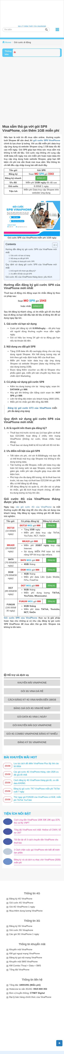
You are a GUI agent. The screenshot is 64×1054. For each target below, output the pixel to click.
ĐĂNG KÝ (41, 178)
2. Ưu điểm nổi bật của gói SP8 (20, 274)
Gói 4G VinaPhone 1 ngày (22, 906)
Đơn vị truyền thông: (27, 993)
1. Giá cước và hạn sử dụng (19, 255)
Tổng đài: (25, 985)
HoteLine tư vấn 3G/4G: (28, 989)
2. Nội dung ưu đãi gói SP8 (19, 258)
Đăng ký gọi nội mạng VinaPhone (25, 957)
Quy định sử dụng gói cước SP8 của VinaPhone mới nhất (31, 266)
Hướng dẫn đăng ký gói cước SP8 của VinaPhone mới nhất (31, 251)
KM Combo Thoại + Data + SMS (25, 965)
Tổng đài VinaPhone (19, 969)
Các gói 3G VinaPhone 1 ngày (24, 934)
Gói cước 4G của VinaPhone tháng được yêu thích (29, 277)
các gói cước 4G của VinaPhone (34, 507)
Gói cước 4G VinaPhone (21, 902)
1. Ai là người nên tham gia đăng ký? (22, 271)
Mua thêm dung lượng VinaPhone (26, 910)
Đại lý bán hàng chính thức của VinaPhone (30, 997)
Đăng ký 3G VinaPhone (20, 926)
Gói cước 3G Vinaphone (21, 930)
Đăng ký (51, 525)
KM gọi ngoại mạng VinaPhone (24, 953)
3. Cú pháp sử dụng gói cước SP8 (21, 261)
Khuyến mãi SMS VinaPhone (23, 961)
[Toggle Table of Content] (53, 245)
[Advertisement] (32, 90)
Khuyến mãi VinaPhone (20, 949)
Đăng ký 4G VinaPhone (20, 898)
